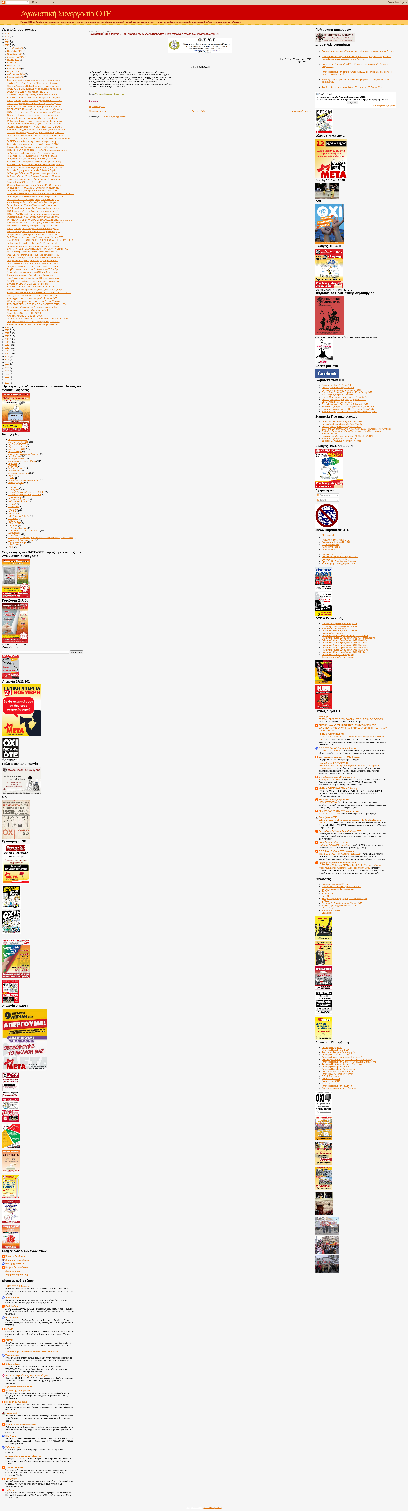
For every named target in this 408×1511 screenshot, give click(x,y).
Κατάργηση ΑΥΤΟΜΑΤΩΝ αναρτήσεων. (335, 845)
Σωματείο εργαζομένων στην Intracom (339, 438)
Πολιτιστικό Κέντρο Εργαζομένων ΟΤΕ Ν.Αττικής (344, 642)
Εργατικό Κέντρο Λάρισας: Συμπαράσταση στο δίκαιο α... (34, 324)
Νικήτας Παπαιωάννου (16, 1267)
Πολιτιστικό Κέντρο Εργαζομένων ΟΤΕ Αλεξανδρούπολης (348, 638)
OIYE (11, 547)
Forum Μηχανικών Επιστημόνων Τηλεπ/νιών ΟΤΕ (345, 404)
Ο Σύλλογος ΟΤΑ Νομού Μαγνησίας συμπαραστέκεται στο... (35, 173)
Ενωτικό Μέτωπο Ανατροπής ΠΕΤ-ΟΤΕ (340, 556)
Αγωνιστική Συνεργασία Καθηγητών (338, 1052)
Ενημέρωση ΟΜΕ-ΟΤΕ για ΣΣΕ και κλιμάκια (28, 284)
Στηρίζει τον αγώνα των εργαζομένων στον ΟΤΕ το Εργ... (34, 269)
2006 (7, 365)
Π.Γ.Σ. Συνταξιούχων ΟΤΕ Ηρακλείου (337, 851)
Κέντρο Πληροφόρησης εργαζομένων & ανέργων (344, 898)
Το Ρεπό (9, 1490)
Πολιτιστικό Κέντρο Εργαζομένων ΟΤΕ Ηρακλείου (345, 640)
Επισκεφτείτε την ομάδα (384, 106)
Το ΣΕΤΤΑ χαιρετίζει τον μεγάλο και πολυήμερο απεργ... (33, 141)
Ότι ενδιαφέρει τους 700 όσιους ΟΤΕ (337, 777)
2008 (7, 359)
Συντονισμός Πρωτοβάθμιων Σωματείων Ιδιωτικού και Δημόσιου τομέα (40, 537)
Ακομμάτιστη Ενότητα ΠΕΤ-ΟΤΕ (336, 542)
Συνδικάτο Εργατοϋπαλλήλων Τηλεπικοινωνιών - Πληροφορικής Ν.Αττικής (356, 429)
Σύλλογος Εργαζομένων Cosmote (337, 395)
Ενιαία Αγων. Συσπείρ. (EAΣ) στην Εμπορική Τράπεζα (347, 1059)
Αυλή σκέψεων (12, 1364)
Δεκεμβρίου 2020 (15, 48)
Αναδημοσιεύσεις (16, 458)
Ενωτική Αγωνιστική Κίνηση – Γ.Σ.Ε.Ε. (26, 492)
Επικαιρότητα (14, 497)
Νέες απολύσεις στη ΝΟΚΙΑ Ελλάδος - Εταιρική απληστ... (34, 86)
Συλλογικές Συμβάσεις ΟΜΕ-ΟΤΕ (23, 530)
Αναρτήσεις (324, 495)
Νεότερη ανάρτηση (97, 111)
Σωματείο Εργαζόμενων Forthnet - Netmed (341, 441)
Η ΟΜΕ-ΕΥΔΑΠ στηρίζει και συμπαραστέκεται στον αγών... (34, 214)
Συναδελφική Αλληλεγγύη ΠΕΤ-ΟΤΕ (338, 564)
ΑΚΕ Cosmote (328, 535)
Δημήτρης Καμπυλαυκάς (17, 1260)
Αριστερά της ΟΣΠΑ (331, 1081)
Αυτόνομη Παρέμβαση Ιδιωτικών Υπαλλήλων (343, 1064)
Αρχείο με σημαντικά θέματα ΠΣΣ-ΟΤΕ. (338, 862)
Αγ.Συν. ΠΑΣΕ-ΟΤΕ (17, 447)
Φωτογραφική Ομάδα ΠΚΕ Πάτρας (338, 657)
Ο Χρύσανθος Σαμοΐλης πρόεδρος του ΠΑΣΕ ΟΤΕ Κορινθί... (35, 124)
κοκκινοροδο (11, 1413)
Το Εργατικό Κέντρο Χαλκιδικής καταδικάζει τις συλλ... (32, 158)
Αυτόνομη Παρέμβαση (18, 473)
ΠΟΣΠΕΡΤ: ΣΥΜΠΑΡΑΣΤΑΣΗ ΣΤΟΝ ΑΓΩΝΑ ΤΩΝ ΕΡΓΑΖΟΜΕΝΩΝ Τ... (40, 138)
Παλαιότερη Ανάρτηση (301, 111)
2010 (7, 353)
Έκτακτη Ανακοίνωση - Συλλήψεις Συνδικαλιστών (30, 275)
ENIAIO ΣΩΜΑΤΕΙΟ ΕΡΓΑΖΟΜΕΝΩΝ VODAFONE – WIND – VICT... (39, 292)
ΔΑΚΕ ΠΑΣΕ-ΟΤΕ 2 (331, 547)
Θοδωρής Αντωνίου (15, 1263)
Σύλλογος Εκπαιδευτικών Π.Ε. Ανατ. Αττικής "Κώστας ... (33, 295)
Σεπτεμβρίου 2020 (15, 57)
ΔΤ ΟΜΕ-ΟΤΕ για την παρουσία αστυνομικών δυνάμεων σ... (35, 164)
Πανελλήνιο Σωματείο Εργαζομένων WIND (341, 426)
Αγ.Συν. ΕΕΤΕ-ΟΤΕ (17, 439)
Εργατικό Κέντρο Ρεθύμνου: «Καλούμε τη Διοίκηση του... (33, 147)
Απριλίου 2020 (14, 68)
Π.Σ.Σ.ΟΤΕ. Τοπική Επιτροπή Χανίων (337, 748)
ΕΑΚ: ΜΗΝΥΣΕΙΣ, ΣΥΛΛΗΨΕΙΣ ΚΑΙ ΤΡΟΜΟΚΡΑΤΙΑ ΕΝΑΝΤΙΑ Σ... (38, 249)
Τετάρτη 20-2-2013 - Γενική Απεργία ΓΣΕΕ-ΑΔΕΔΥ (340, 854)
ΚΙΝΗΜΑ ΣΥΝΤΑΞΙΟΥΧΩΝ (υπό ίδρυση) (338, 788)
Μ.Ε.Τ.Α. (12, 511)
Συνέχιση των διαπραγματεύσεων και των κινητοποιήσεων (34, 80)
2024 (7, 34)
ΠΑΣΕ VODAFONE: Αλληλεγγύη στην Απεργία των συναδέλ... (36, 167)
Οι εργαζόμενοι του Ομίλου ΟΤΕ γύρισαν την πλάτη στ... (33, 188)
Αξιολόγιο (12, 463)
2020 (7, 45)
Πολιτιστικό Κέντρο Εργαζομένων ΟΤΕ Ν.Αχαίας (344, 645)
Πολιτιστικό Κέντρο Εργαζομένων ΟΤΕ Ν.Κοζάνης (345, 647)
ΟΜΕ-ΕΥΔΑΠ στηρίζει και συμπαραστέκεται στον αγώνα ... (34, 257)
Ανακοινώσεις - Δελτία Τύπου (22, 461)
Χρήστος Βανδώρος (15, 1256)
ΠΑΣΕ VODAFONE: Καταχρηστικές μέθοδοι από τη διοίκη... (35, 89)
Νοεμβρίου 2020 (14, 51)
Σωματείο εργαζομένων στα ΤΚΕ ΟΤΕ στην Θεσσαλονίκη (348, 409)
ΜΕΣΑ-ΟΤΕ (13, 513)
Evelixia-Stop (11, 1306)
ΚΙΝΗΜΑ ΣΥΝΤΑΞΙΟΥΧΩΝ (331, 734)
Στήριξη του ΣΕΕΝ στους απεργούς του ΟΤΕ (27, 92)
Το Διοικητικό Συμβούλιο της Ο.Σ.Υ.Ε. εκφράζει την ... (31, 153)
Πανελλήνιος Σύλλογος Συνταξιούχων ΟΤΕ (340, 831)
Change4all (327, 913)
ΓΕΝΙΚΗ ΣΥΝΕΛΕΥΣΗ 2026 (331, 751)
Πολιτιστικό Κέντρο (17, 528)
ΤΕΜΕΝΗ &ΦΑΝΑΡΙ (14, 1467)
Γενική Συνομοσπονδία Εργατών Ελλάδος (341, 886)
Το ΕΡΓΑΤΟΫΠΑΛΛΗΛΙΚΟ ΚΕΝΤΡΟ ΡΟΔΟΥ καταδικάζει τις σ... (37, 135)
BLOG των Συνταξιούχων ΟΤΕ (334, 799)
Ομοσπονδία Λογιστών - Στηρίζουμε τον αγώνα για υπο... (33, 217)
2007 (7, 362)
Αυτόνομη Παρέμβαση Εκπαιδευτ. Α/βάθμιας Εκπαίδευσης (349, 1062)
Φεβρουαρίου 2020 (16, 74)
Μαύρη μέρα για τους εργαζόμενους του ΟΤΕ (28, 310)
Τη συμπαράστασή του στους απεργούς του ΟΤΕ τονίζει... (34, 246)
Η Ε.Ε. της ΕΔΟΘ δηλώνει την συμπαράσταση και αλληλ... (34, 106)
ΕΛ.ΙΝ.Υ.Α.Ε (327, 894)
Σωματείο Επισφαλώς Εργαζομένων (23, 1456)
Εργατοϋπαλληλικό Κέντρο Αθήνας (338, 889)
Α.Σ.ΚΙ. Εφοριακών (331, 1076)
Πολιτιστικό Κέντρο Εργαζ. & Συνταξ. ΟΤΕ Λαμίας (345, 635)
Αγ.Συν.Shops (15, 451)
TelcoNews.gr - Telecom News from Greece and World (31, 1351)
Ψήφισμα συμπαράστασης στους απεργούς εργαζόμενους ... (35, 301)
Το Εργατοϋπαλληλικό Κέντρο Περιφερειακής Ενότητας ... (34, 266)
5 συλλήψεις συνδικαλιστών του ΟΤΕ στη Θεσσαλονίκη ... (34, 272)
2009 (7, 356)
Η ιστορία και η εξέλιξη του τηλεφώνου (339, 623)
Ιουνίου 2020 (13, 63)
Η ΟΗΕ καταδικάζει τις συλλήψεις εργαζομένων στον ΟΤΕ (34, 211)
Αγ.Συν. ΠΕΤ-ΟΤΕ (17, 449)
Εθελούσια (13, 487)
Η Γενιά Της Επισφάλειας (17, 1390)
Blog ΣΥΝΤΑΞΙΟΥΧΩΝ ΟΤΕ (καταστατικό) (339, 811)
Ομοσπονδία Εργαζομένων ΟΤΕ (337, 385)
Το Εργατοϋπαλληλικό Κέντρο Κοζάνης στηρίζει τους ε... (33, 321)
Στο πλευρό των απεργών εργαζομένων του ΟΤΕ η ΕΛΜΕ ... (35, 132)
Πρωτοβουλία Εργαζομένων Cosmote (339, 561)
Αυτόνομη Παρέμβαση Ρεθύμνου (337, 1086)
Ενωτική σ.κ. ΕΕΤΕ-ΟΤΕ (333, 554)
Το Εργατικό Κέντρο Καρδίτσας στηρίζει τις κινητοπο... (32, 260)
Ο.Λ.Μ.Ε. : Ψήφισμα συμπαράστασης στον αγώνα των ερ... (35, 115)
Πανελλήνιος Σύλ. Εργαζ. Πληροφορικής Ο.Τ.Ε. (344, 399)
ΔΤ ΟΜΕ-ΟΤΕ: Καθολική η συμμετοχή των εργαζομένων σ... (35, 281)
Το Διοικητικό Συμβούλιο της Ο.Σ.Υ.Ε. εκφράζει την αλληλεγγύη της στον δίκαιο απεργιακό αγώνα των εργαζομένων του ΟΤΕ (154, 34)
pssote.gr (323, 716)
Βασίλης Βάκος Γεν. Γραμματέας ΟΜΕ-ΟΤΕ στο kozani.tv (34, 118)
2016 (7, 336)
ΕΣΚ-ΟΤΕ (326, 552)
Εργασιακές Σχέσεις (17, 499)
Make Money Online (213, 1507)
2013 (7, 345)
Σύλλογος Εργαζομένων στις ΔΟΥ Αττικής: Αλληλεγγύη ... (34, 103)
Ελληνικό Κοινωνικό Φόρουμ (335, 884)
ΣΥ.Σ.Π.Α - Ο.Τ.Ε (329, 908)
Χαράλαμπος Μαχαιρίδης (330, 780)
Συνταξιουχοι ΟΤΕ (328, 817)
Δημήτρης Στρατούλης (16, 1274)
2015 (7, 339)
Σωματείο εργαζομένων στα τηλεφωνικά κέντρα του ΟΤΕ (348, 407)
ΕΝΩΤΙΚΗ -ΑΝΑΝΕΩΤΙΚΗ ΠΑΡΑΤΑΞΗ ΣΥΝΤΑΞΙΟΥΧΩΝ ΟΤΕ (347, 725)
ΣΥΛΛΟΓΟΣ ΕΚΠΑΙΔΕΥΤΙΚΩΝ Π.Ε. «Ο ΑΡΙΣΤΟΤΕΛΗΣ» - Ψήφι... (38, 304)
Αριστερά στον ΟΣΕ (331, 1078)
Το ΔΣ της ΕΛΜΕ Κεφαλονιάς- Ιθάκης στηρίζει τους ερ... (33, 199)
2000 (7, 380)
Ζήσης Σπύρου (12, 1271)
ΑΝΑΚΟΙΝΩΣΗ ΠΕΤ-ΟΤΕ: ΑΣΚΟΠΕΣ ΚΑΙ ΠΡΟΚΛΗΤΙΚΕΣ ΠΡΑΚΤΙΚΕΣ (40, 240)
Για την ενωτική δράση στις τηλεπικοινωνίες (342, 422)
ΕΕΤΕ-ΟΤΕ (13, 485)
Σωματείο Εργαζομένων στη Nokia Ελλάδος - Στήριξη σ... (33, 170)
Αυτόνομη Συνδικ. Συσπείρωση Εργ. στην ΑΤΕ (343, 1057)
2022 (7, 39)
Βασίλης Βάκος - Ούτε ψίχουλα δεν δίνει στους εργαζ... (32, 228)
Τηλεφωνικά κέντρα (17, 542)
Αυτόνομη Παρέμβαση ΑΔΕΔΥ (336, 1050)
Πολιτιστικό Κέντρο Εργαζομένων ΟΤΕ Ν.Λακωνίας (345, 650)
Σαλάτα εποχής (13, 1447)
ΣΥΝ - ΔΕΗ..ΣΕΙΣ (330, 1083)
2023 (7, 36)
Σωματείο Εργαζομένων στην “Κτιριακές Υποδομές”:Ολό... (34, 144)
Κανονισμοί (13, 506)
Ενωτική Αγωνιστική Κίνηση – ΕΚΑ (24, 494)
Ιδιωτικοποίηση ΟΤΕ (17, 502)
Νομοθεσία (13, 518)
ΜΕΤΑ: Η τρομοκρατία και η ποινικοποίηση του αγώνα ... (33, 252)
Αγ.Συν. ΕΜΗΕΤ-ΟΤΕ (18, 442)
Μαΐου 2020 (12, 65)
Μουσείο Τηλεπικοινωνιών (334, 628)
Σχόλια (322, 500)
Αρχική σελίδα (198, 111)
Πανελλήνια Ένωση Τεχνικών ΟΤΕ (338, 387)
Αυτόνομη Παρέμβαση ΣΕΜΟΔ (336, 1066)
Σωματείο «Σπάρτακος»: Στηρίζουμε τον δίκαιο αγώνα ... (33, 95)
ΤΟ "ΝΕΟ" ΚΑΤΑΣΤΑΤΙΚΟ (329, 814)
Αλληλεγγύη (14, 456)
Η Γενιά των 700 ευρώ (16, 1402)
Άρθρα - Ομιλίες (15, 468)
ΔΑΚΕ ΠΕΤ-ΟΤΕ (329, 549)
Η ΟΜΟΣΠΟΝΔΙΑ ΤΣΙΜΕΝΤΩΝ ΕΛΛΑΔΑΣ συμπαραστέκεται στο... (38, 150)
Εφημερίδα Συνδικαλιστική (18, 1387)
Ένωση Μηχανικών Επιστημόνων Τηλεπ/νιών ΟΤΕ (345, 397)
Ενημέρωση (13, 490)
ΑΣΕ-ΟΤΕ (326, 537)
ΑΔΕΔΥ (325, 891)
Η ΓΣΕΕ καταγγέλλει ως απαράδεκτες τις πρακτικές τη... (33, 231)
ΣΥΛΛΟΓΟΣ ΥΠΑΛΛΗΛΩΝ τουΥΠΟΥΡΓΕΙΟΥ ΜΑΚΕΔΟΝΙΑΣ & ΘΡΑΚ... (40, 193)
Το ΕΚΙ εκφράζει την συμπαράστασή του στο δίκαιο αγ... (33, 263)
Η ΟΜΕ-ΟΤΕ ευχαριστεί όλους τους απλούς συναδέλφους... (34, 112)
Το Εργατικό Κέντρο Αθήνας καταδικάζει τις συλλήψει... (33, 191)
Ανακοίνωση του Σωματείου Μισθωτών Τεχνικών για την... (34, 202)
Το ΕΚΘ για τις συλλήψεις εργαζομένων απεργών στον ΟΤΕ (35, 196)
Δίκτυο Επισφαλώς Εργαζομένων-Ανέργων (26, 1375)
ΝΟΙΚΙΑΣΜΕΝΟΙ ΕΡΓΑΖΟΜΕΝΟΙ (20, 1424)
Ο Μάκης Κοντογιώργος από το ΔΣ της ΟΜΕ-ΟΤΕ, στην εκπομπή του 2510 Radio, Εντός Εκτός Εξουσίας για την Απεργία (356, 57)
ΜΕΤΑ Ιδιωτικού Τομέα (18, 516)
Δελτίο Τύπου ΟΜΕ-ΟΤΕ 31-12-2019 (24, 313)
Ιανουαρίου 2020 (15, 77)
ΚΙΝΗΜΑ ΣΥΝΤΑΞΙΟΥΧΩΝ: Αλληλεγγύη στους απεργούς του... (36, 223)
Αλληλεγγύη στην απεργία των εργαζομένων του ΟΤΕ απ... (35, 298)
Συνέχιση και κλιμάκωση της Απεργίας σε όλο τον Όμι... (33, 307)
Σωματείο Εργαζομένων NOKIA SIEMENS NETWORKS (348, 436)
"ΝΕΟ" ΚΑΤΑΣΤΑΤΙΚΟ (328, 802)
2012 (7, 348)
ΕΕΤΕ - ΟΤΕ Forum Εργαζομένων (337, 402)
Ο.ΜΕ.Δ (325, 901)
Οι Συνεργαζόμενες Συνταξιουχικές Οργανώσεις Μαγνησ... (34, 176)
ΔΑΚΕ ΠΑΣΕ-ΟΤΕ (330, 544)
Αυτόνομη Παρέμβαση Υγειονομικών (338, 1069)
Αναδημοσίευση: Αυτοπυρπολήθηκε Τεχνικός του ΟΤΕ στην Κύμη (352, 87)
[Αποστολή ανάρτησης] (89, 90)
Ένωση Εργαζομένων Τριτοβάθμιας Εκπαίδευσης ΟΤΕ (347, 392)
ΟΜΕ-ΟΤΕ (13, 521)
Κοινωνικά (13, 509)
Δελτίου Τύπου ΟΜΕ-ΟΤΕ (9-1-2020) (24, 182)
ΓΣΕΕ (11, 478)
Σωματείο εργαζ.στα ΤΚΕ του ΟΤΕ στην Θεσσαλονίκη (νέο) (349, 411)
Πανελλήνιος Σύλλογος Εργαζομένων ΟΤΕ (341, 390)
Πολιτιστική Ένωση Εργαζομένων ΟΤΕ (340, 630)
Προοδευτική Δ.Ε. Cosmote (334, 559)
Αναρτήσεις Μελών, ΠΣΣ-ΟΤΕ (333, 842)
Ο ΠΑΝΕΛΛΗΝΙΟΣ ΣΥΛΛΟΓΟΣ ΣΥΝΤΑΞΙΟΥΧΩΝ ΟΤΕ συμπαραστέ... (39, 220)
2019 (7, 327)
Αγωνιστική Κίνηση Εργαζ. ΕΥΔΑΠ (338, 1071)
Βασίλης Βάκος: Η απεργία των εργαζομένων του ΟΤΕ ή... (34, 100)
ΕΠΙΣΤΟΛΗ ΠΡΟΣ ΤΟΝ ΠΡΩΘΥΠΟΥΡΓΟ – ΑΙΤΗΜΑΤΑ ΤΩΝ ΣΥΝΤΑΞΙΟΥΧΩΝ (352, 719)
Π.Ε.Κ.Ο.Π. (10, 1436)
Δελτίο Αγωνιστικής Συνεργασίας (23, 480)
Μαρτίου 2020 (13, 71)
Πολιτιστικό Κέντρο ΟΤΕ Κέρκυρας (338, 654)
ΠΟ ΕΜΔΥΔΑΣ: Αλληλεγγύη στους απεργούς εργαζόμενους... (35, 109)
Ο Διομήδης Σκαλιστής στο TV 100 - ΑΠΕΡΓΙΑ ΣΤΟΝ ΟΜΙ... (34, 127)
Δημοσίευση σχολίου (97, 107)
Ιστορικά (12, 504)
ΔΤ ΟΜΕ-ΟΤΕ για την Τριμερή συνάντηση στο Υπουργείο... (34, 97)
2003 (7, 371)
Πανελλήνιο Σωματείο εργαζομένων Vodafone (343, 424)
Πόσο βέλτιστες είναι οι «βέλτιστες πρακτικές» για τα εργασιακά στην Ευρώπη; (358, 51)
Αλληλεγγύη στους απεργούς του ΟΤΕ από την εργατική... (34, 278)
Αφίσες (11, 475)
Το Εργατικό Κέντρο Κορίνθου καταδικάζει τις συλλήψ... (33, 243)
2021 (7, 42)
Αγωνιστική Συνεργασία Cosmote (24, 454)
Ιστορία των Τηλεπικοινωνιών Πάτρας (339, 626)
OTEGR (9, 1340)
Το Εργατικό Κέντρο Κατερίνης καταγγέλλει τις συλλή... (33, 156)
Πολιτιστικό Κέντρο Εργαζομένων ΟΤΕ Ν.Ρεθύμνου (345, 652)
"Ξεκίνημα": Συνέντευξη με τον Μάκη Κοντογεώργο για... (33, 83)
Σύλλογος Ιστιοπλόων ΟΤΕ (334, 910)
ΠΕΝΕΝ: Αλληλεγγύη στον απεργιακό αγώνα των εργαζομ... (35, 290)
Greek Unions (12, 1317)
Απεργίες (12, 466)
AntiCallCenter (12, 1297)
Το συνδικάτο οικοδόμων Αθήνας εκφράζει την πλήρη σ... (33, 205)
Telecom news (12, 1355)
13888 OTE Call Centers (17, 1286)
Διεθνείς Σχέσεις (16, 482)
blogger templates (194, 1507)
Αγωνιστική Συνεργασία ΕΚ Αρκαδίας (339, 1088)
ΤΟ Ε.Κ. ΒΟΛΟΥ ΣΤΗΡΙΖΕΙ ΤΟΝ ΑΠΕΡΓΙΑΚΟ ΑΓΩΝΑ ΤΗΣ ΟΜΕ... (38, 319)
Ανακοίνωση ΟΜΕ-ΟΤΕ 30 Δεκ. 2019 (24, 316)
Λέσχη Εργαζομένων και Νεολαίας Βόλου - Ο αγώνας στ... (34, 179)
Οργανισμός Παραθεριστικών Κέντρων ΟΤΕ (342, 903)
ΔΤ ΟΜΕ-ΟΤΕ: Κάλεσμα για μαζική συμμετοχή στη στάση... (34, 162)
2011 (7, 351)
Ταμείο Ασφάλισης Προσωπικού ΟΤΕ (339, 905)
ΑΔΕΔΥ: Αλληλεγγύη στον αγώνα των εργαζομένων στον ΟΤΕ (36, 129)
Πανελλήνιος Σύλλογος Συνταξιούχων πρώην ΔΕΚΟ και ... (34, 225)
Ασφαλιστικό (14, 470)
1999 (7, 383)
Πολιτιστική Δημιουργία (332, 633)
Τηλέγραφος (11, 1479)
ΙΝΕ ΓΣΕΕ (326, 896)
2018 (7, 330)
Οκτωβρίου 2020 (14, 54)
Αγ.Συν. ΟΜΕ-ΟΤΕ (17, 444)
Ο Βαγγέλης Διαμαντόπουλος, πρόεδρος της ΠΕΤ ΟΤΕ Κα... (35, 121)
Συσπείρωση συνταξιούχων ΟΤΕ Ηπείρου (340, 757)
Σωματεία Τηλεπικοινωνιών (21, 540)
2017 (7, 333)
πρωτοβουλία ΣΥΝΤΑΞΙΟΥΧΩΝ (334, 763)
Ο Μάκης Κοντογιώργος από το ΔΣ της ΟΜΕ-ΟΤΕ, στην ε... (34, 185)
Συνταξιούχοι (14, 535)
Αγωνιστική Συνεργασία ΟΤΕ (65, 13)
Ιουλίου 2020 (13, 60)
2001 (7, 377)
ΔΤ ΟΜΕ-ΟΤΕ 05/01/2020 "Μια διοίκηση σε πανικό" (31, 286)
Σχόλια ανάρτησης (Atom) (114, 117)
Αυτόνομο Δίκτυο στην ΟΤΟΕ (335, 1055)
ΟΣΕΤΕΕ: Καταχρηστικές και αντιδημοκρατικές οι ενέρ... (33, 255)
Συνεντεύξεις (14, 533)
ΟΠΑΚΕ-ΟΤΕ (14, 523)
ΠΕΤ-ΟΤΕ (13, 525)
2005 (7, 368)
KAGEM (9, 1329)
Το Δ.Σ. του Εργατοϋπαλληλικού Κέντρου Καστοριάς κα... (34, 208)
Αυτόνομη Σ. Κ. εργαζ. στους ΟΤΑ (337, 1074)
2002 (7, 374)
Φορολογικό (13, 545)
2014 (7, 342)
